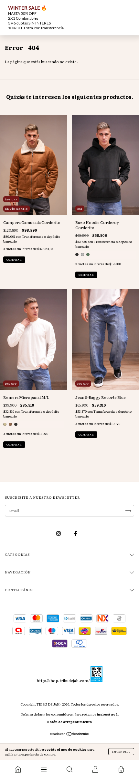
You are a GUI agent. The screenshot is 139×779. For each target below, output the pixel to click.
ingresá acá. (108, 714)
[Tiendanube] (69, 734)
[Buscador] (69, 769)
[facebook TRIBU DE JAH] (75, 533)
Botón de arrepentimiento (69, 721)
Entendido (121, 751)
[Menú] (44, 769)
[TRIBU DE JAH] (18, 769)
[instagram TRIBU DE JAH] (59, 533)
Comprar (14, 259)
